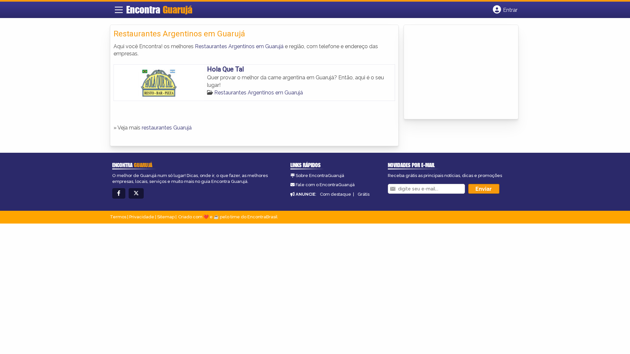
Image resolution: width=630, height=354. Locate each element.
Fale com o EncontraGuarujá (325, 184)
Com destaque (335, 194)
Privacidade (141, 216)
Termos (118, 216)
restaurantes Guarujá (167, 128)
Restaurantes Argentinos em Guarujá (239, 46)
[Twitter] (136, 193)
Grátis (363, 194)
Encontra (159, 9)
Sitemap (166, 216)
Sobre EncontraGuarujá (320, 175)
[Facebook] (118, 193)
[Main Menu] (118, 9)
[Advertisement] (456, 72)
